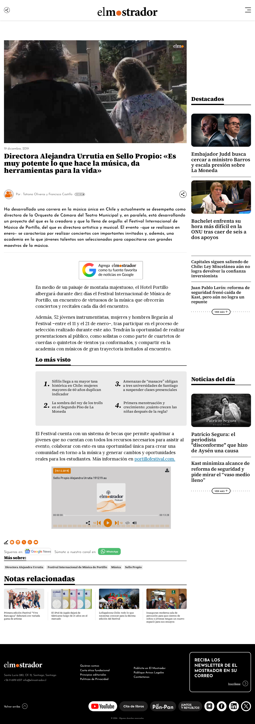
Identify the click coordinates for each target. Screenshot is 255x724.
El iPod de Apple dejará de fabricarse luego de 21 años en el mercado (69, 615)
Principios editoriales (93, 674)
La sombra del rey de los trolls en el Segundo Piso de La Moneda (77, 407)
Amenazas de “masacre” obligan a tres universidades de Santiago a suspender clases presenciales (150, 385)
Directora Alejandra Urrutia (24, 567)
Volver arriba (12, 706)
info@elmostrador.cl (34, 680)
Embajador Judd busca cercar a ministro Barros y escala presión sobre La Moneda (220, 162)
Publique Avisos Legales (149, 672)
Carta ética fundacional (95, 670)
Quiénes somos (89, 665)
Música (116, 567)
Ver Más (79, 194)
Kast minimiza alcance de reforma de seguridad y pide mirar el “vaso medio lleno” (220, 471)
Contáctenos (141, 676)
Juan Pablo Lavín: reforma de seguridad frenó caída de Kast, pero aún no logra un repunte (220, 295)
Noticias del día (213, 379)
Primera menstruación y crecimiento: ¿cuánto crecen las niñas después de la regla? (150, 407)
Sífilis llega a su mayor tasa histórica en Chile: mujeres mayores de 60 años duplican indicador (76, 387)
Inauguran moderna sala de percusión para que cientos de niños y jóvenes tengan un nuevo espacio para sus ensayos (165, 617)
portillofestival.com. (154, 459)
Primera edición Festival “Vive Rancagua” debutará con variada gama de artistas (22, 615)
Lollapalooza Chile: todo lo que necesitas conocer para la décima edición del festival (117, 615)
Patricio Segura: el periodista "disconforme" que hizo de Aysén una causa (219, 442)
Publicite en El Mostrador (150, 668)
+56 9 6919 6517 (13, 680)
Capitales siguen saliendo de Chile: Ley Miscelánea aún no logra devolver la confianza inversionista (220, 269)
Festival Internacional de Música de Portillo (77, 567)
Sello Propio (133, 567)
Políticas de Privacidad (94, 679)
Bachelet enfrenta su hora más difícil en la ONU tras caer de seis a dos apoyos (218, 229)
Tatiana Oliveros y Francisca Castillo (47, 194)
